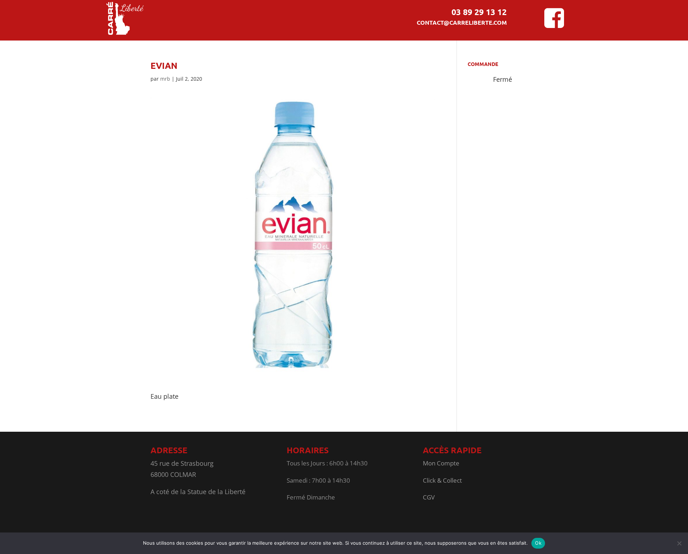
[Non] (679, 543)
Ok (538, 543)
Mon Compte (441, 463)
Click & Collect (442, 480)
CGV (429, 497)
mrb (165, 78)
